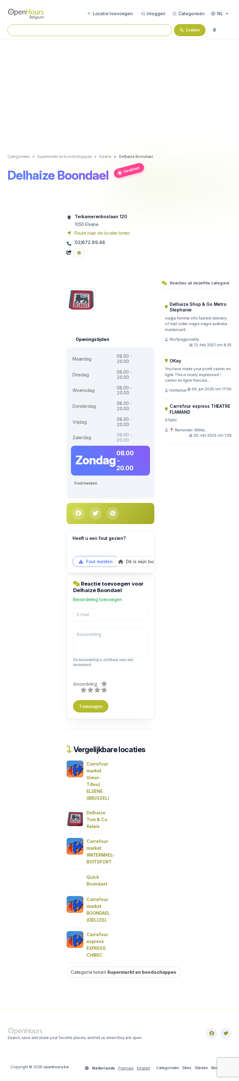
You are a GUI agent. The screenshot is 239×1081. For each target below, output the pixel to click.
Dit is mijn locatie (144, 561)
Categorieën (167, 1067)
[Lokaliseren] (214, 30)
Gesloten (131, 169)
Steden (201, 1067)
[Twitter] (226, 1033)
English (143, 1068)
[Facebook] (211, 1033)
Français (126, 1068)
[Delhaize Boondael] (80, 298)
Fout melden (85, 483)
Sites (186, 1067)
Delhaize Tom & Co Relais (97, 819)
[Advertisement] (119, 90)
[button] (220, 14)
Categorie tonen (123, 972)
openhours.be (56, 1067)
